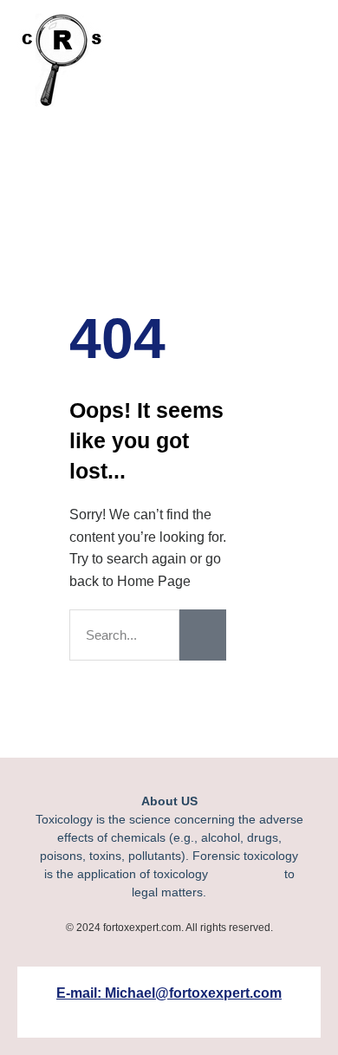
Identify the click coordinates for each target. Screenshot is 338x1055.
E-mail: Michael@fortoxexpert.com (169, 993)
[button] (242, 58)
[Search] (202, 635)
